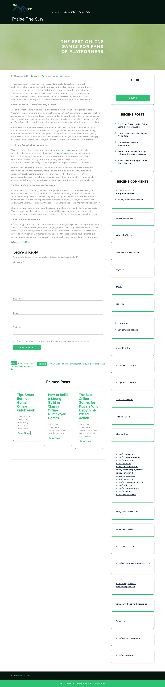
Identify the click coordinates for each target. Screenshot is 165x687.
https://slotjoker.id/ (124, 472)
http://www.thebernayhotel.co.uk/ (131, 603)
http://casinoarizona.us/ (127, 511)
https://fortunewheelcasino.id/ (130, 488)
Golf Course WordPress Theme (74, 683)
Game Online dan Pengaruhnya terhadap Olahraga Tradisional (132, 152)
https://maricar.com (125, 218)
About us (56, 12)
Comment (18, 262)
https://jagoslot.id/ (124, 479)
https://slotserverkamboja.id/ (129, 482)
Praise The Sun (27, 19)
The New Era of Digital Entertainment (128, 143)
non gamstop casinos (128, 329)
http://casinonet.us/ (125, 529)
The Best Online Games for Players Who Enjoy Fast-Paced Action (88, 406)
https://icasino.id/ (124, 485)
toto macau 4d (123, 416)
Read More (24, 433)
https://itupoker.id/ (124, 491)
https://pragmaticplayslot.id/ (129, 469)
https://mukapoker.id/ (126, 494)
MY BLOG (67, 76)
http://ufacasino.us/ (125, 655)
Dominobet (123, 323)
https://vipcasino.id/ (125, 460)
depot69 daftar (123, 348)
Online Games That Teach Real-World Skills (132, 134)
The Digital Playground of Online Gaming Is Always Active (132, 125)
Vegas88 (120, 269)
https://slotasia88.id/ (125, 476)
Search (132, 80)
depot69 (120, 303)
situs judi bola (122, 434)
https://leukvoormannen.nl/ (130, 199)
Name (16, 298)
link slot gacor (62, 153)
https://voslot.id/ (123, 463)
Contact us (69, 12)
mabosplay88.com (124, 235)
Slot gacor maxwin (125, 193)
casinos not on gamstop (127, 252)
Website (17, 327)
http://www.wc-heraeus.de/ (128, 638)
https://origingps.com (21, 675)
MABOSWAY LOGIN (124, 399)
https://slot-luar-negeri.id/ (128, 457)
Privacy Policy (85, 12)
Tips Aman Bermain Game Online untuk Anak (26, 402)
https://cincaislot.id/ (125, 454)
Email (16, 313)
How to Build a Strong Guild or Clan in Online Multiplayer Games (58, 406)
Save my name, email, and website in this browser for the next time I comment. (53, 341)
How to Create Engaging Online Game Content (132, 161)
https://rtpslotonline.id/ (127, 466)
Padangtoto (121, 621)
